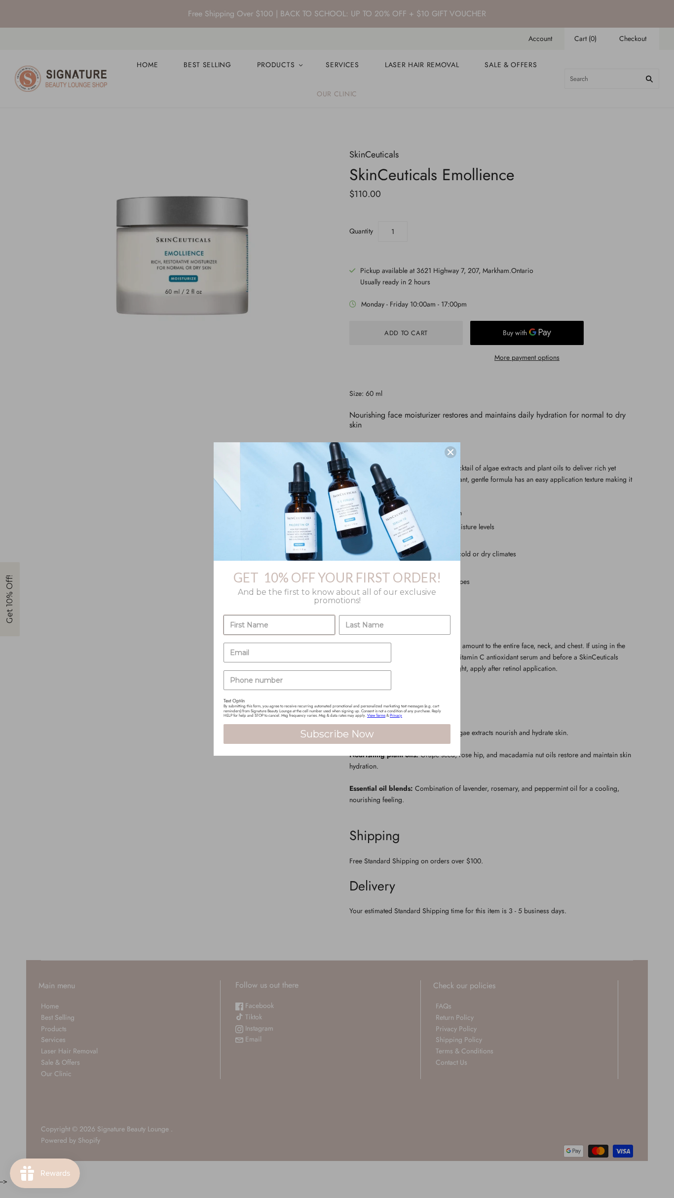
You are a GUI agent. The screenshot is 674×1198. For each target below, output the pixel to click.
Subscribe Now (337, 734)
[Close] (450, 452)
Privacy (396, 715)
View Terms (376, 715)
